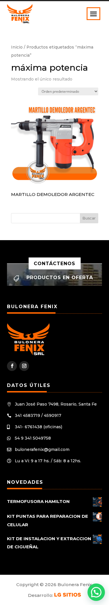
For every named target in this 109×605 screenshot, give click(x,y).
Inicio (17, 47)
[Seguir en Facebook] (12, 366)
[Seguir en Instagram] (24, 366)
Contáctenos (54, 263)
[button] (96, 592)
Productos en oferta (59, 277)
